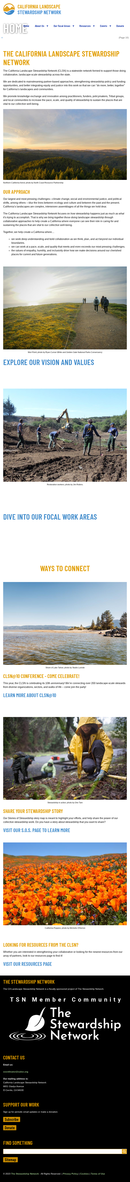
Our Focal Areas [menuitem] (60, 27)
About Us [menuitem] (38, 27)
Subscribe (12, 1119)
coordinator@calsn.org (15, 1071)
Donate (10, 1127)
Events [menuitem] (102, 27)
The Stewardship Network (25, 1173)
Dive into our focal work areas (50, 516)
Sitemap (10, 1159)
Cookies (84, 1173)
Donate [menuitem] (120, 26)
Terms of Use (98, 1173)
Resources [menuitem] (84, 27)
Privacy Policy (70, 1173)
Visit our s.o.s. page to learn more (36, 830)
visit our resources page (27, 964)
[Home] (10, 9)
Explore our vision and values (48, 362)
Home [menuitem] (26, 26)
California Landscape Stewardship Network (39, 9)
